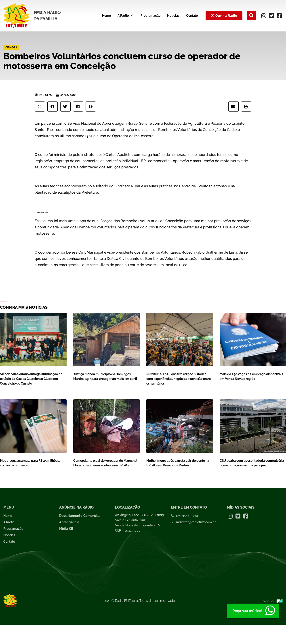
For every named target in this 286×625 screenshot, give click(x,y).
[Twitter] (271, 15)
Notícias (173, 15)
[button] (251, 15)
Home (106, 15)
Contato (192, 15)
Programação (150, 15)
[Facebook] (279, 15)
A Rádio (123, 15)
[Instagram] (263, 15)
